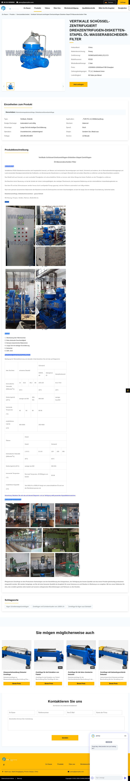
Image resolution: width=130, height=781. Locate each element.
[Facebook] (128, 390)
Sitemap (19, 778)
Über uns (57, 8)
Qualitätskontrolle (88, 8)
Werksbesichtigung (71, 8)
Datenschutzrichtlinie (7, 778)
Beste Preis (16, 683)
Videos (47, 8)
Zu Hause (27, 8)
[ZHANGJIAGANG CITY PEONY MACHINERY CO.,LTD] (10, 8)
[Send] (125, 778)
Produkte (37, 8)
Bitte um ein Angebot (106, 8)
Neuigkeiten (122, 8)
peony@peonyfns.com (26, 2)
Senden (65, 738)
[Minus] (125, 736)
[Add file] (92, 778)
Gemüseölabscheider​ (23, 14)
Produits (12, 14)
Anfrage (123, 2)
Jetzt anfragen (78, 84)
